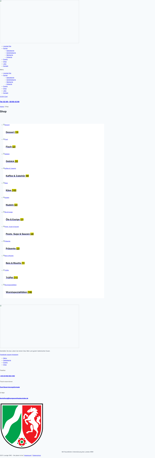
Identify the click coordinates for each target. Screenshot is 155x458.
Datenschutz (37, 455)
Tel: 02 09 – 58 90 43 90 (9, 102)
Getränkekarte (11, 53)
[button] (77, 70)
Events (5, 59)
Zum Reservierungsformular (10, 387)
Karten (5, 48)
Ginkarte (9, 57)
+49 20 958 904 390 (7, 376)
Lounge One (7, 46)
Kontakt (5, 66)
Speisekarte (10, 50)
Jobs (4, 64)
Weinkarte (9, 55)
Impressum (27, 455)
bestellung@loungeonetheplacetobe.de (14, 398)
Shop (5, 61)
